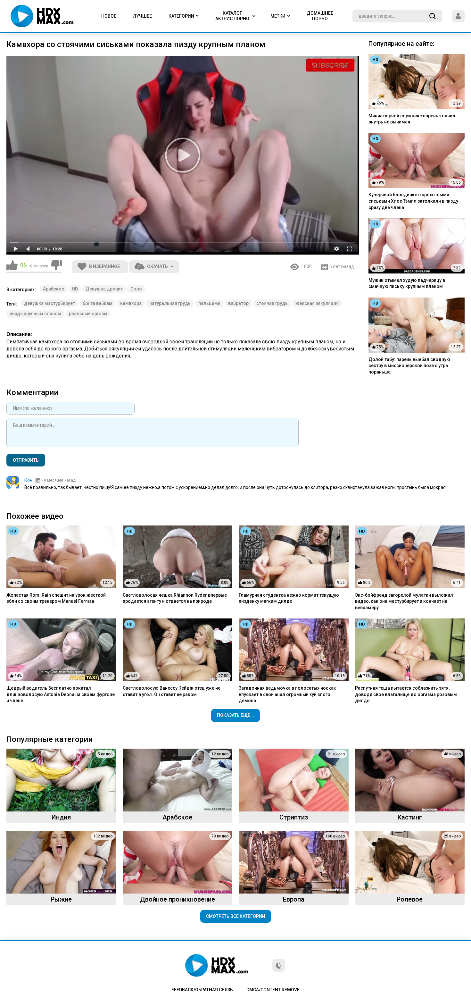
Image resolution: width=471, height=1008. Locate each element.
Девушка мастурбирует (49, 303)
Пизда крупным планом (35, 313)
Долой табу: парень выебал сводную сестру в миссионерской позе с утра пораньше (409, 365)
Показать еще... (235, 715)
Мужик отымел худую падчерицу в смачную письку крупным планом (406, 283)
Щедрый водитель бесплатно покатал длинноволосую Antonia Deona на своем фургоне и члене (60, 694)
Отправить (26, 460)
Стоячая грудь (272, 303)
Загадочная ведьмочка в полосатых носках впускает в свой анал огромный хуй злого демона (287, 694)
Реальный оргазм (88, 313)
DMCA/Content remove (273, 989)
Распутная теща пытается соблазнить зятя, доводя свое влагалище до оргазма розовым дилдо (406, 694)
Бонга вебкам (97, 303)
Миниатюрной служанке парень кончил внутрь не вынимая (411, 119)
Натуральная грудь (170, 303)
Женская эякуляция (317, 303)
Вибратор (238, 303)
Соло (136, 288)
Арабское (53, 288)
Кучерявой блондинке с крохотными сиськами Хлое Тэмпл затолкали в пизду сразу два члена (413, 201)
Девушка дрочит (104, 288)
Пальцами (209, 303)
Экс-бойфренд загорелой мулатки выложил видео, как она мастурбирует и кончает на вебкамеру (404, 601)
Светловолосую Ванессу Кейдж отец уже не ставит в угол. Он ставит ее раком (171, 691)
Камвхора (131, 303)
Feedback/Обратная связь (202, 989)
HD (75, 288)
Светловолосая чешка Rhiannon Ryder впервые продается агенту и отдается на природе (175, 598)
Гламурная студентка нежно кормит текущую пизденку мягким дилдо (289, 598)
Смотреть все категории (235, 916)
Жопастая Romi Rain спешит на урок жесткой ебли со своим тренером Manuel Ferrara (56, 598)
